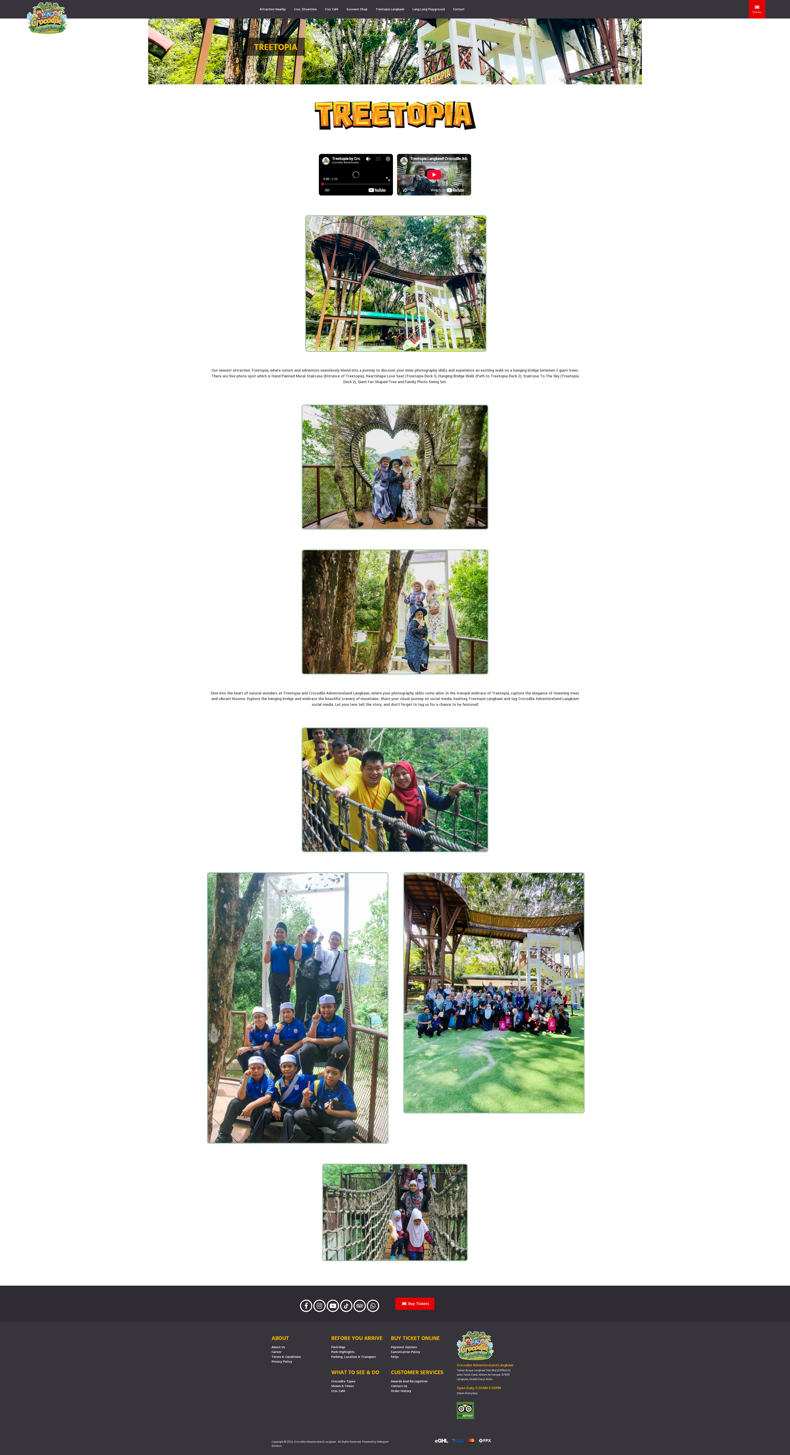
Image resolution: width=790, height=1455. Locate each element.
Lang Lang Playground (428, 9)
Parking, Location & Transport (353, 1356)
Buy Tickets (418, 1303)
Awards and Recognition (409, 1381)
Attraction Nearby (273, 9)
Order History (401, 1391)
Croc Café (331, 9)
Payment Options (404, 1347)
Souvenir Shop (356, 9)
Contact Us (399, 1386)
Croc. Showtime (305, 9)
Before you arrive (357, 1338)
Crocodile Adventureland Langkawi (315, 1441)
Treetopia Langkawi (390, 9)
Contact (459, 9)
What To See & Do (355, 1372)
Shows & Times (342, 1386)
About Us (278, 1347)
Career (276, 1352)
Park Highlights (342, 1352)
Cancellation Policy (405, 1352)
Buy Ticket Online (415, 1338)
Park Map (338, 1347)
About (280, 1338)
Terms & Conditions (286, 1356)
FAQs (394, 1356)
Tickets (757, 12)
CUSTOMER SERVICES (417, 1372)
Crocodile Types (343, 1381)
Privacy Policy (282, 1361)
